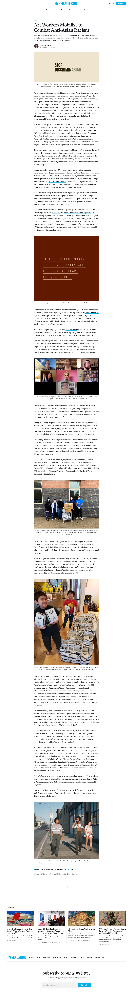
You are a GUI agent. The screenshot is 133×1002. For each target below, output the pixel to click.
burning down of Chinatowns (53, 352)
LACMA (72, 870)
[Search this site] (7, 3)
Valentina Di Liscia (46, 45)
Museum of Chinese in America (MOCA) (48, 874)
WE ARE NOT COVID (57, 181)
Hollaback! (53, 759)
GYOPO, (57, 176)
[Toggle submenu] (92, 9)
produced (78, 332)
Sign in (111, 3)
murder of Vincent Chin (43, 688)
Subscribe (121, 4)
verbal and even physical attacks (57, 101)
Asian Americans (47, 870)
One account (39, 224)
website (54, 184)
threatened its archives (83, 445)
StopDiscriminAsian (88, 130)
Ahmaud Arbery (62, 694)
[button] (89, 10)
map (91, 335)
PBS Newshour (71, 329)
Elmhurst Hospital (56, 471)
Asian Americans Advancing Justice (77, 212)
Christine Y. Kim (61, 870)
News (36, 20)
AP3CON (55, 212)
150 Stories (91, 567)
